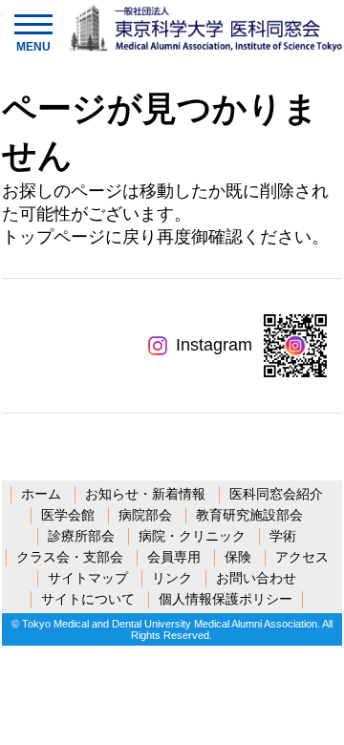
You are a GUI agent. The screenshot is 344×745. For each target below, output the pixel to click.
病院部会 (145, 514)
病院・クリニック (192, 535)
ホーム (41, 493)
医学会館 (68, 514)
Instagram (214, 344)
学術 (282, 535)
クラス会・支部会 (69, 556)
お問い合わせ (256, 577)
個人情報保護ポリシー (225, 599)
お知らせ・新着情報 (145, 493)
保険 (238, 556)
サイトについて (88, 599)
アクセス (302, 556)
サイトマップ (88, 577)
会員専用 (174, 556)
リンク (172, 577)
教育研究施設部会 (249, 514)
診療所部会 (81, 535)
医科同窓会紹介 (276, 493)
